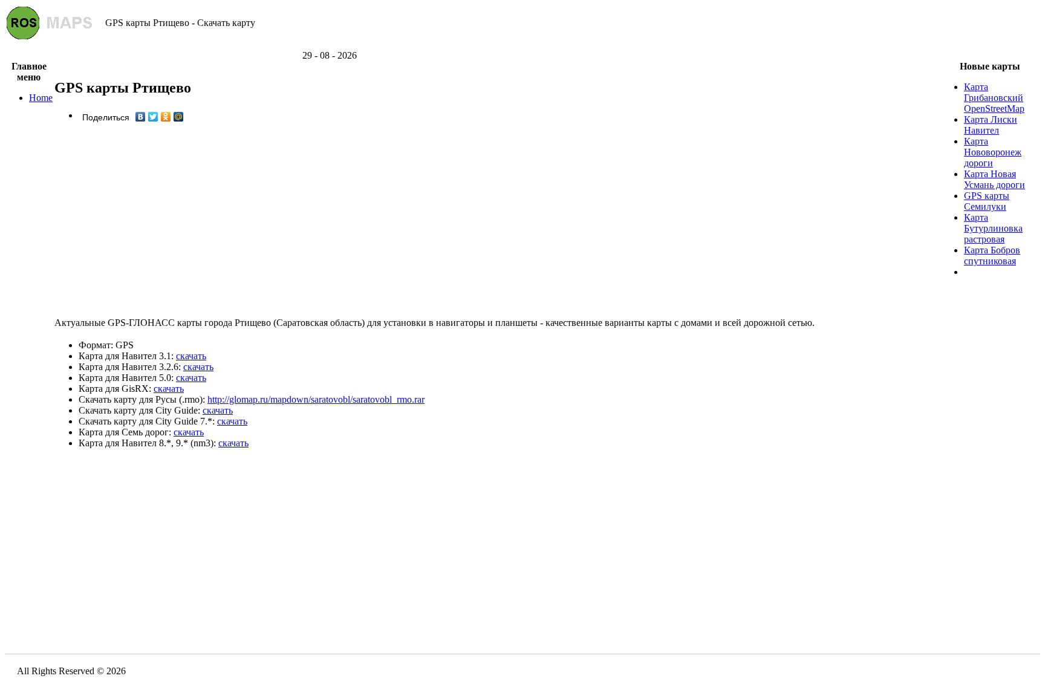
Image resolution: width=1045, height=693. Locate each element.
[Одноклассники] (166, 117)
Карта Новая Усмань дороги (994, 179)
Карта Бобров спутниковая (992, 255)
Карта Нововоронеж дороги (992, 152)
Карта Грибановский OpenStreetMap (994, 98)
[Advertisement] (522, 45)
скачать (191, 356)
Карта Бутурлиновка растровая (993, 228)
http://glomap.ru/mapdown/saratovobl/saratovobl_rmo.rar (316, 399)
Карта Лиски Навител (990, 124)
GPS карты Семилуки (986, 201)
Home (41, 98)
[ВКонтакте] (140, 117)
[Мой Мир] (178, 117)
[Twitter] (153, 117)
